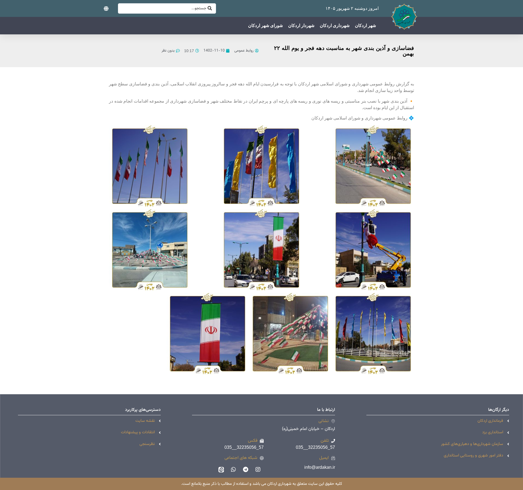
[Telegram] (245, 469)
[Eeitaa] (221, 469)
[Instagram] (258, 469)
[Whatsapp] (233, 469)
